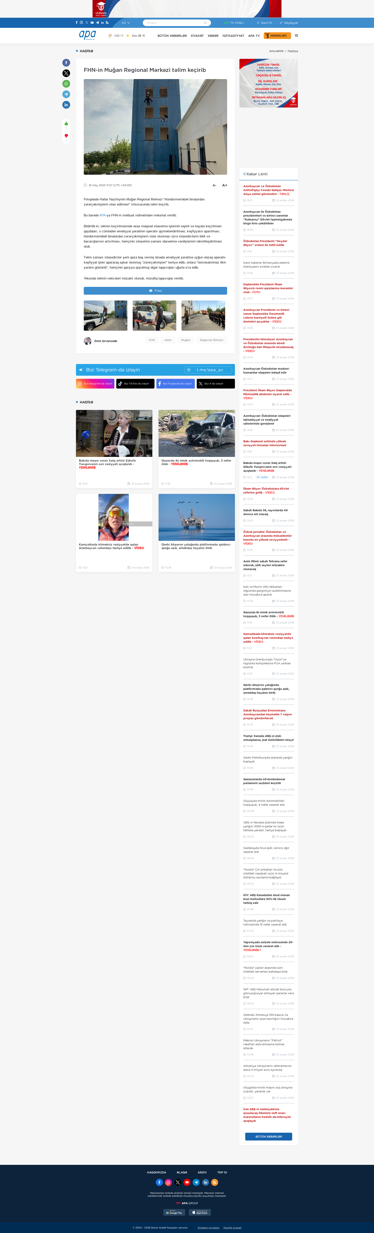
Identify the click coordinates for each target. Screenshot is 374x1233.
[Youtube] (92, 23)
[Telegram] (97, 23)
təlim (168, 340)
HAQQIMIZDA (156, 1172)
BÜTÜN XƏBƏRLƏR (172, 36)
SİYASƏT (197, 36)
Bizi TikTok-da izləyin (136, 383)
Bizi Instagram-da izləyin (98, 383)
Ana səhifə (276, 51)
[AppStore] (200, 1212)
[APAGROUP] (187, 1203)
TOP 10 (222, 1172)
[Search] (205, 23)
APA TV (254, 36)
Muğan (185, 340)
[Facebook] (77, 23)
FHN (152, 340)
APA (102, 215)
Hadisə (293, 51)
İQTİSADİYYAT (233, 36)
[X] (86, 23)
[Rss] (107, 23)
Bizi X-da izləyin (214, 383)
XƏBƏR (213, 36)
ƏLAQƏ (182, 1172)
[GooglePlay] (174, 1212)
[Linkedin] (102, 23)
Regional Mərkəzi (211, 340)
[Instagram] (81, 23)
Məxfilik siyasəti (232, 1227)
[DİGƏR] (294, 35)
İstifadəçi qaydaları (209, 1227)
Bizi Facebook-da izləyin (177, 383)
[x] (177, 1183)
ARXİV (202, 1172)
